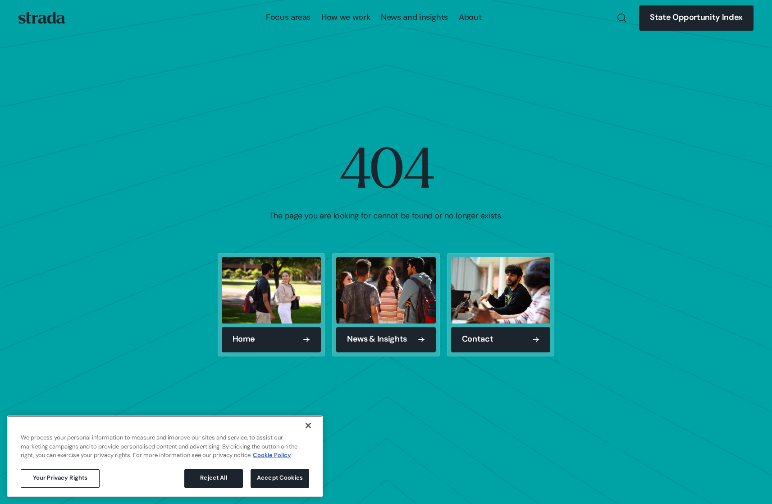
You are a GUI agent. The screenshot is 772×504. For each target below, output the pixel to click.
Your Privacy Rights (60, 478)
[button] (288, 18)
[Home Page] (41, 18)
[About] (470, 18)
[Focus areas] (288, 18)
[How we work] (345, 18)
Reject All (213, 478)
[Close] (308, 425)
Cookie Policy (272, 455)
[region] (165, 456)
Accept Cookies (280, 478)
